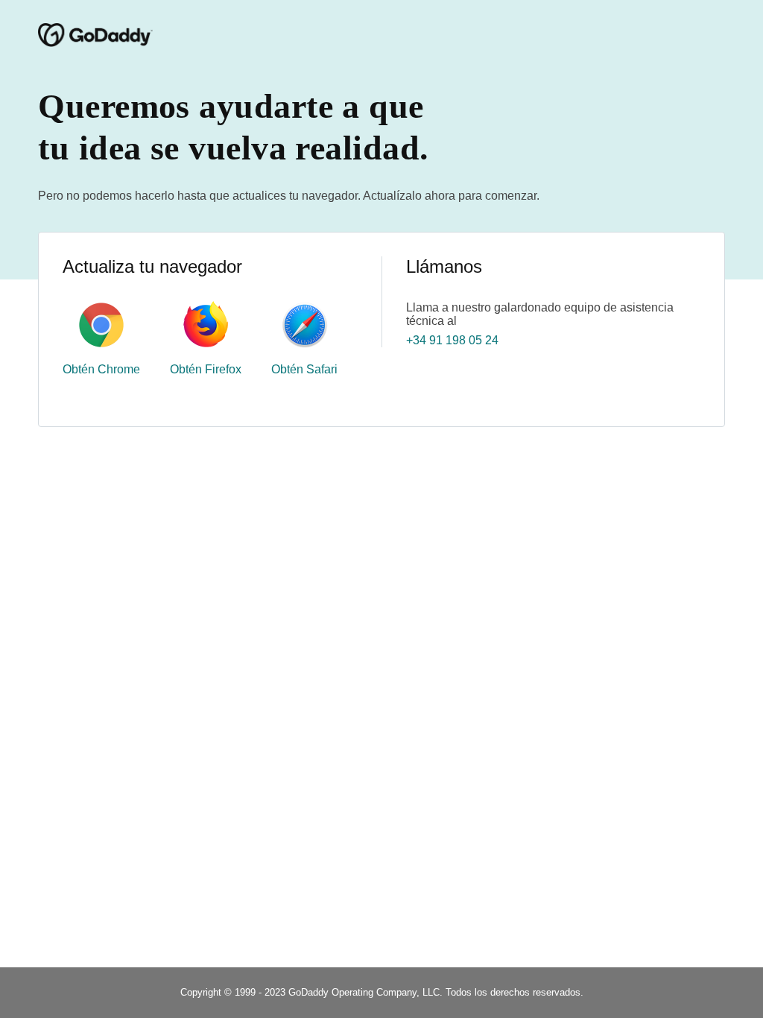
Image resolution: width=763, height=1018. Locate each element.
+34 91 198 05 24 (452, 340)
